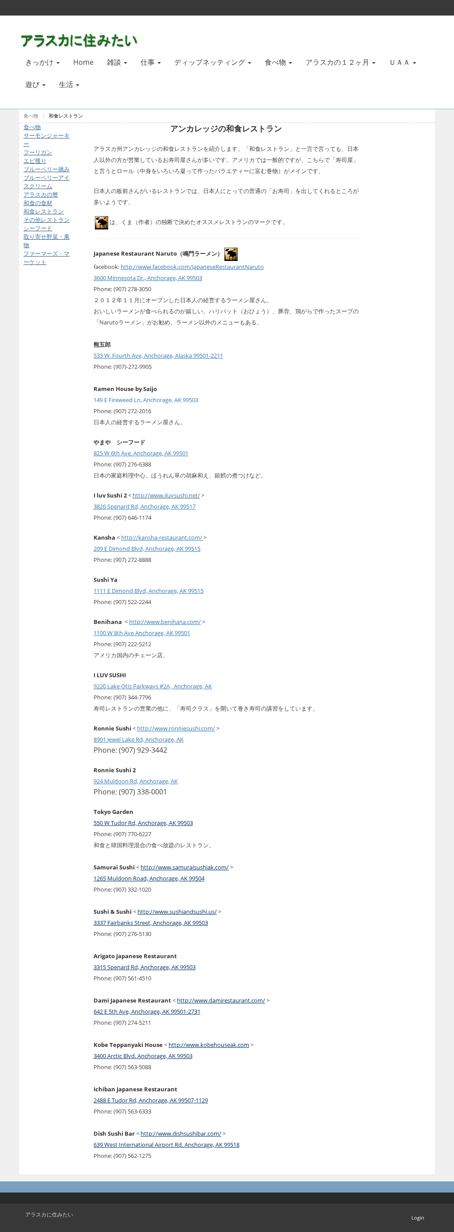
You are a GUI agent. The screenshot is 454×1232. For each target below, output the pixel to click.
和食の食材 (37, 203)
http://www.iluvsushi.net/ (166, 495)
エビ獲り (35, 161)
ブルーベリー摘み (46, 169)
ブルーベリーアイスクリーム (46, 182)
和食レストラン (66, 115)
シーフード (37, 228)
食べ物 (30, 115)
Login (417, 1217)
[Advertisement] (50, 415)
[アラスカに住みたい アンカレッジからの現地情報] (80, 39)
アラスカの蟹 (40, 194)
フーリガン (37, 152)
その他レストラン (46, 220)
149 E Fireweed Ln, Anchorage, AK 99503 (146, 400)
